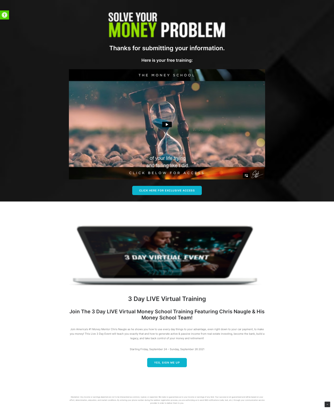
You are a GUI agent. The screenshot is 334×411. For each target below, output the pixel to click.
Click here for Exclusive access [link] (167, 190)
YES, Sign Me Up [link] (167, 362)
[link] (4, 14)
